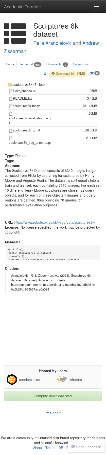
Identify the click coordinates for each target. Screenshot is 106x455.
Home (10, 64)
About (37, 447)
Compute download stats (53, 395)
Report (55, 412)
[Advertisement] (53, 334)
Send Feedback (88, 446)
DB (60, 447)
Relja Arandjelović (52, 42)
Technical (29, 64)
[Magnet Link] (45, 74)
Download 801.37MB (70, 73)
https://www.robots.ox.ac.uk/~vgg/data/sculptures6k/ (54, 222)
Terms (50, 447)
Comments (56, 64)
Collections (81, 64)
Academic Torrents (22, 6)
